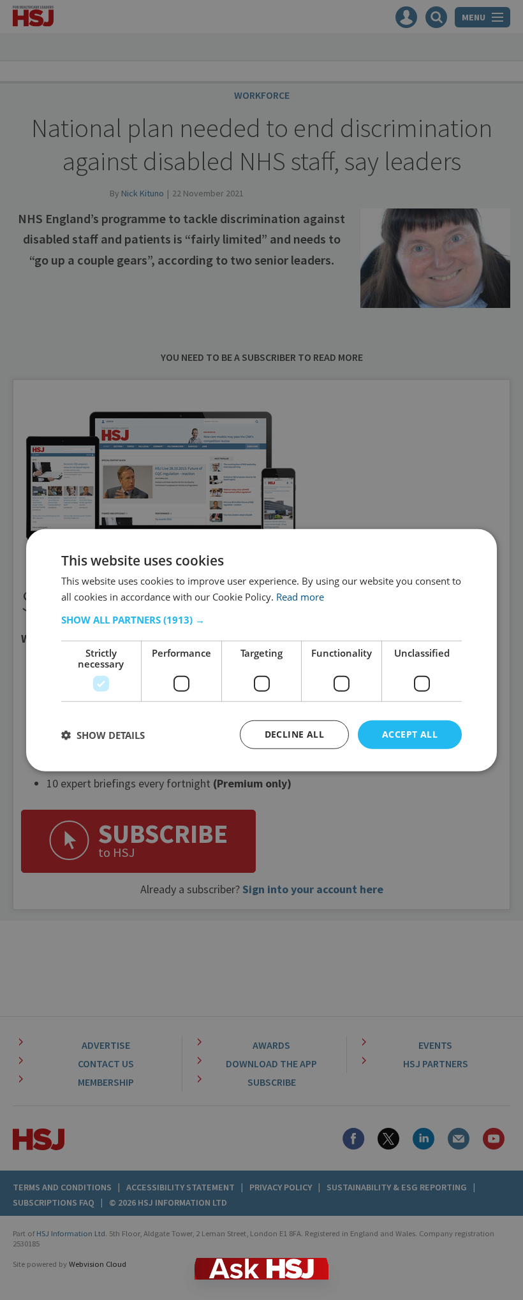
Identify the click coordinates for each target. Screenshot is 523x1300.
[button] (261, 619)
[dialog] (261, 650)
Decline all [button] (294, 734)
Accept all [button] (410, 734)
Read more (300, 596)
